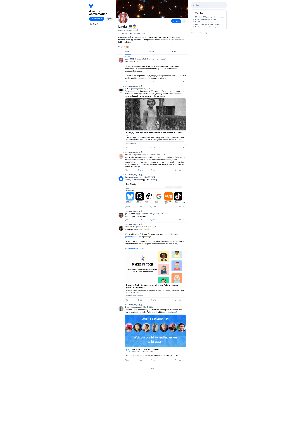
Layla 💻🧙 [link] (129, 59)
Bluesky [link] (128, 177)
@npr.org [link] (134, 89)
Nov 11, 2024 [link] (165, 214)
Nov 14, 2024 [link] (160, 59)
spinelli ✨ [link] (129, 155)
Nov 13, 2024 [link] (161, 155)
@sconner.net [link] (136, 307)
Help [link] (205, 33)
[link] (123, 33)
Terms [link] (200, 33)
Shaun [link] (127, 307)
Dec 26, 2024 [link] (144, 89)
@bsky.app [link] (138, 177)
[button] (120, 3)
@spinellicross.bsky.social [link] (145, 155)
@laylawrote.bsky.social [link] (144, 59)
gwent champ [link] (131, 214)
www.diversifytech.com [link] (134, 248)
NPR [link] (126, 89)
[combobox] (95, 24)
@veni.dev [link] (140, 227)
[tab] (128, 52)
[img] (152, 9)
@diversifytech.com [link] (133, 236)
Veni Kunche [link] (130, 227)
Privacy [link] (193, 33)
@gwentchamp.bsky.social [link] (148, 214)
